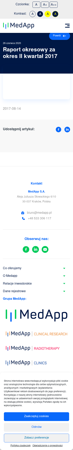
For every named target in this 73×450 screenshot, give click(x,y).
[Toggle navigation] (67, 26)
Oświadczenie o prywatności (48, 446)
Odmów (37, 427)
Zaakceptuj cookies (36, 416)
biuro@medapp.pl (39, 212)
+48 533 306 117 (39, 218)
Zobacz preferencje (36, 437)
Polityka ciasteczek (21, 446)
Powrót (57, 36)
